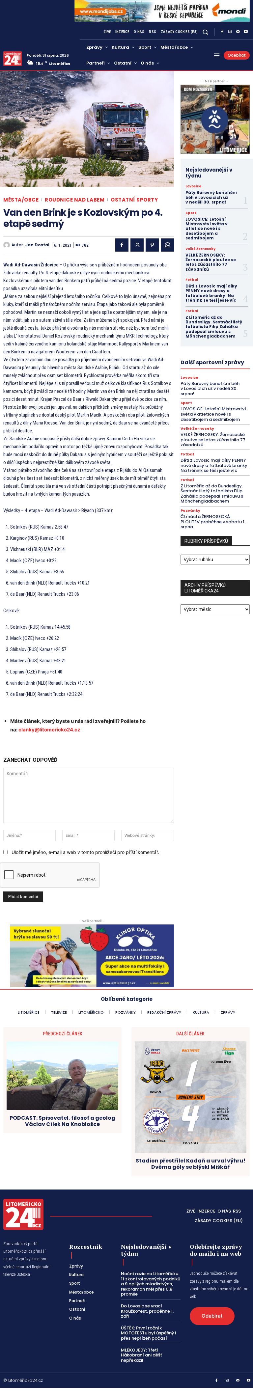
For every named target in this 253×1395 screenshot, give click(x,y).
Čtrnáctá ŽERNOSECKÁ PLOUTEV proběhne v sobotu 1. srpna (213, 521)
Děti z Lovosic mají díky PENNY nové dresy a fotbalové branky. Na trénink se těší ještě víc (211, 293)
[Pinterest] (152, 245)
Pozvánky (190, 510)
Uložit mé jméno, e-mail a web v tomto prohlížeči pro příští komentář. (85, 852)
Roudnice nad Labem (74, 199)
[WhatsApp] (167, 245)
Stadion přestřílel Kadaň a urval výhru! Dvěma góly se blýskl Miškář (190, 1164)
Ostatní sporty (134, 199)
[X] (137, 245)
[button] (205, 32)
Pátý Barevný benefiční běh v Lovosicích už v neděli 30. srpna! (211, 197)
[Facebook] (222, 32)
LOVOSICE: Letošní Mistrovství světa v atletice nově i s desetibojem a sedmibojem (206, 228)
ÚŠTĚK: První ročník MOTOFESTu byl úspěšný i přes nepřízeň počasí (148, 1333)
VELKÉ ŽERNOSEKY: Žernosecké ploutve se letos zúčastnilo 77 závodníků (210, 262)
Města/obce (21, 199)
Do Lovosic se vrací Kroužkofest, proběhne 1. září (147, 1311)
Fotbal (191, 280)
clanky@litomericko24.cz (49, 729)
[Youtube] (246, 32)
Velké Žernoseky (200, 249)
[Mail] (238, 32)
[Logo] (12, 58)
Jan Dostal (37, 245)
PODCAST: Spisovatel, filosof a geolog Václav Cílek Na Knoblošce (62, 1121)
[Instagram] (230, 32)
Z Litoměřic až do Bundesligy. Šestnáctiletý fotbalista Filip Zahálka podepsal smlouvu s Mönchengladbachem (213, 327)
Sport (190, 213)
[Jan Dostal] (7, 245)
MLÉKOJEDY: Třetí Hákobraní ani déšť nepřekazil (141, 1355)
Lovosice (193, 186)
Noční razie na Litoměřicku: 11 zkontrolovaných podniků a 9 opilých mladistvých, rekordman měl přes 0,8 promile (150, 1284)
